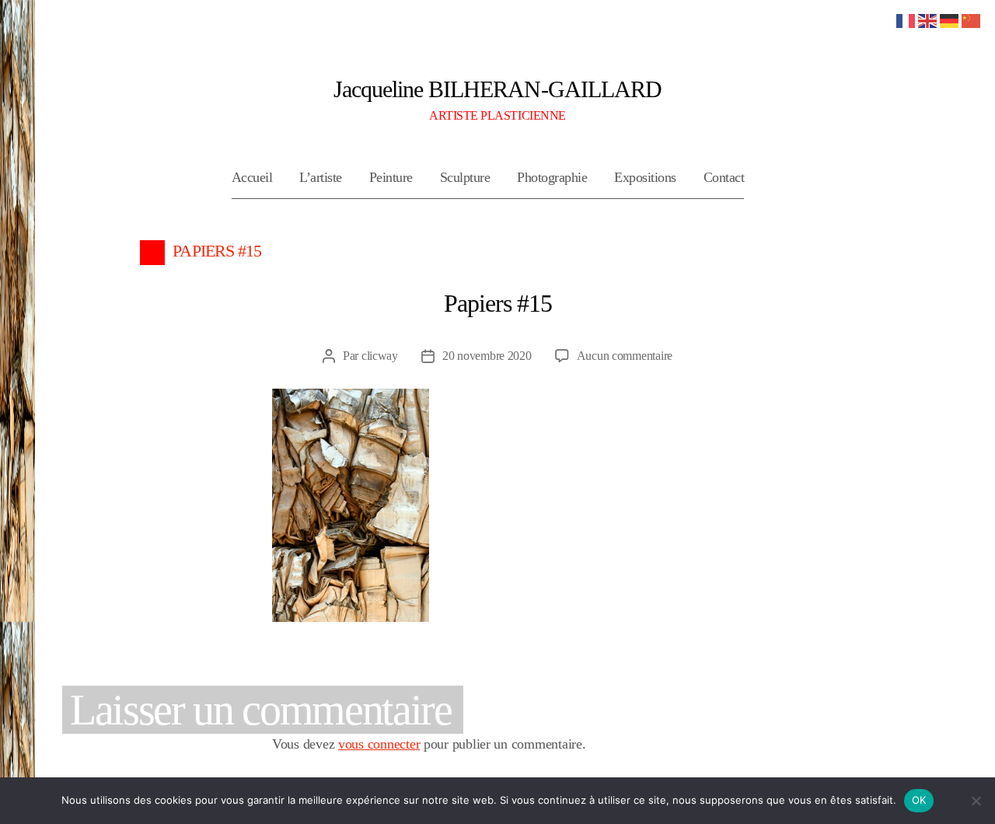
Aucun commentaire (624, 355)
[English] (928, 19)
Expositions (645, 177)
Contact (724, 177)
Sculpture (465, 177)
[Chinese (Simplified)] (972, 19)
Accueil (252, 177)
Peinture (391, 177)
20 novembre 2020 (487, 355)
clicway (379, 355)
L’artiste (320, 177)
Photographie (552, 177)
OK (919, 800)
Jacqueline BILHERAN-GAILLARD (497, 89)
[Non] (975, 800)
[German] (950, 19)
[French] (906, 19)
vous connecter (379, 744)
